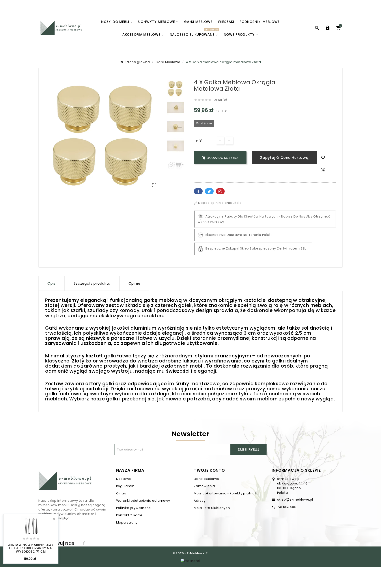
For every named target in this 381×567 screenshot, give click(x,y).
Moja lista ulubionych (212, 508)
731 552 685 (286, 507)
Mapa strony (127, 522)
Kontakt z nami (129, 515)
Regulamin (125, 486)
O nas (121, 493)
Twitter (209, 191)
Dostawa (124, 479)
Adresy (200, 500)
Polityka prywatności (133, 508)
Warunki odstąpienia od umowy (143, 500)
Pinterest (220, 191)
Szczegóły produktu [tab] (92, 283)
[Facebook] (84, 543)
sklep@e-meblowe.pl (295, 499)
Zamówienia (204, 486)
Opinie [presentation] (134, 283)
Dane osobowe (206, 479)
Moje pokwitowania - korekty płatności (227, 493)
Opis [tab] (51, 283)
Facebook (198, 191)
